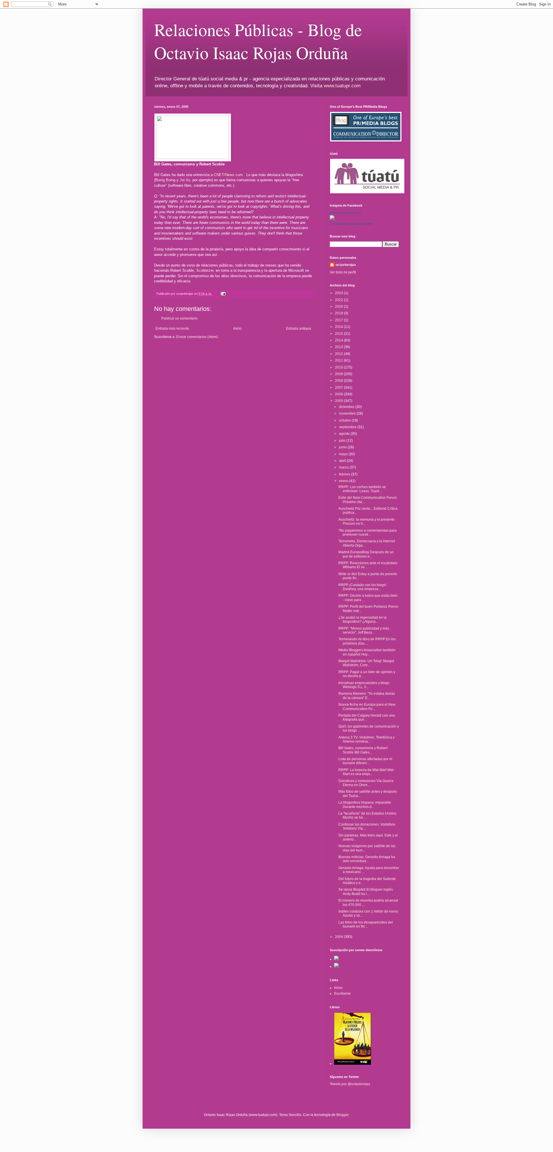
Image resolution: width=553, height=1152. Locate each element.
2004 (339, 937)
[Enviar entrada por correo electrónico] (223, 293)
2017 (339, 320)
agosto (345, 434)
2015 (339, 334)
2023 (339, 293)
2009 (339, 374)
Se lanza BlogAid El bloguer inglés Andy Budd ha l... (365, 891)
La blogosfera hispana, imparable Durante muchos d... (364, 804)
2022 (339, 300)
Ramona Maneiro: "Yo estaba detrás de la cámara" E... (366, 696)
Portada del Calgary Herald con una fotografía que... (366, 717)
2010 (339, 367)
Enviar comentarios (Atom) (197, 337)
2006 (339, 394)
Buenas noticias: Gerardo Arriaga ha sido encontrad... (366, 859)
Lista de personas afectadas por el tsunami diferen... (365, 761)
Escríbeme (342, 994)
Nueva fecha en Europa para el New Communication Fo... (366, 706)
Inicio (237, 328)
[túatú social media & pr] (332, 219)
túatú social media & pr (345, 212)
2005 (339, 401)
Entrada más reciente (172, 328)
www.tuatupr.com (342, 85)
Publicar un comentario (179, 318)
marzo (344, 467)
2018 (339, 313)
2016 (339, 327)
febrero (345, 474)
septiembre (348, 427)
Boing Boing (166, 180)
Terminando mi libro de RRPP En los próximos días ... (367, 641)
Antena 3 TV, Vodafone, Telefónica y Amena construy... (366, 739)
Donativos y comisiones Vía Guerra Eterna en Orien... (365, 783)
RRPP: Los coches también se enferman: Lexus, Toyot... (362, 489)
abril (343, 461)
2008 (339, 381)
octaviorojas (346, 265)
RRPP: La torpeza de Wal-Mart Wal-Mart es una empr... (366, 772)
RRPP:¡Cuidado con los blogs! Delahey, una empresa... (362, 587)
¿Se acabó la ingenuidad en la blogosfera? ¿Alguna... (362, 619)
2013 (339, 347)
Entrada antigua (298, 328)
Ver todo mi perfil (343, 272)
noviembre (348, 413)
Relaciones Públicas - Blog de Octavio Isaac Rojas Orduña (258, 41)
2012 (339, 354)
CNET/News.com (229, 175)
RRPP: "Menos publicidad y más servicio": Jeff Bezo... (363, 630)
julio (342, 441)
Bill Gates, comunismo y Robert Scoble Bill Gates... (362, 750)
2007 (339, 388)
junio (343, 447)
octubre (345, 420)
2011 (339, 360)
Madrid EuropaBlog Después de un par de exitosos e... (366, 554)
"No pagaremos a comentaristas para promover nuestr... (367, 532)
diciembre (347, 407)
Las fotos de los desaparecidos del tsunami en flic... (365, 924)
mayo (344, 454)
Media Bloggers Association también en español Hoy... (366, 652)
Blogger (342, 1115)
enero (344, 481)
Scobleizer (204, 270)
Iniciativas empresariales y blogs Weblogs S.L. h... (363, 685)
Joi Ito (185, 180)
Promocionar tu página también (351, 223)
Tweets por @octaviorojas (350, 1084)
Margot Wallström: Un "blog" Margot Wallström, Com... (366, 663)
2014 (339, 340)
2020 (339, 307)
